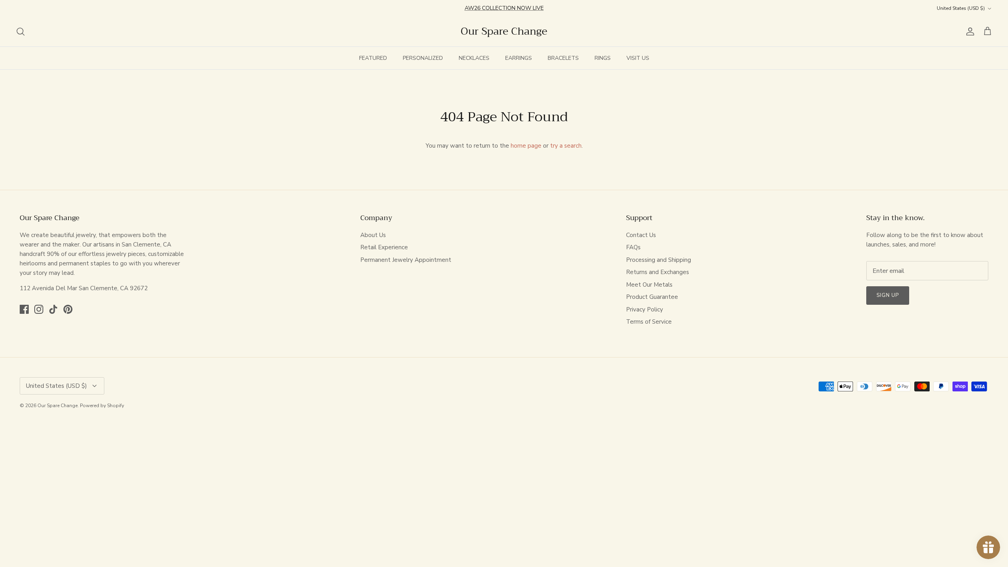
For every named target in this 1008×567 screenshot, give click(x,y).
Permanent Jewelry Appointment (405, 260)
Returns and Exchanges (657, 272)
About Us (373, 235)
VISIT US (637, 58)
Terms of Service (649, 322)
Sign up (887, 295)
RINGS (603, 58)
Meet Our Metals (649, 285)
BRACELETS (563, 58)
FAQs (633, 247)
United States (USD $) (961, 8)
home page (526, 146)
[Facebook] (24, 309)
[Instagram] (38, 309)
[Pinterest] (67, 309)
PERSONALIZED (423, 58)
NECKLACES (474, 58)
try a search (566, 146)
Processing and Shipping (658, 260)
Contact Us (641, 235)
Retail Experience (384, 247)
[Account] (968, 31)
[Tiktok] (53, 309)
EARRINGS (518, 58)
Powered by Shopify (102, 405)
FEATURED (373, 58)
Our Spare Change (57, 405)
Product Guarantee (652, 297)
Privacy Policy (644, 309)
